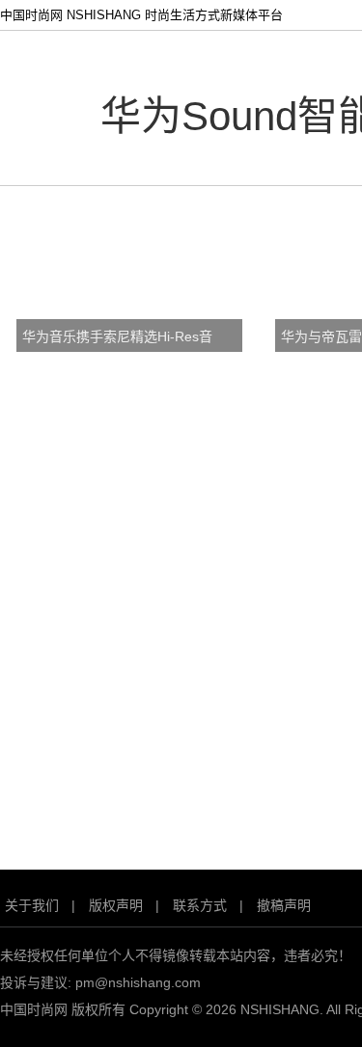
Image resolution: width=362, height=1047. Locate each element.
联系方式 (200, 905)
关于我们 (32, 905)
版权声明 (116, 905)
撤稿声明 (284, 905)
